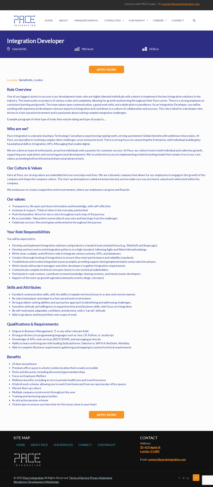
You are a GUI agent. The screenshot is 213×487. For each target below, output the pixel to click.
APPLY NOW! (106, 69)
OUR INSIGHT (107, 444)
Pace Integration (33, 478)
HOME (20, 444)
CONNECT (85, 444)
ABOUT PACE (39, 444)
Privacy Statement (101, 478)
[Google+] (179, 478)
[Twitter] (183, 478)
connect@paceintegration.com (180, 4)
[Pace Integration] (24, 18)
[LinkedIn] (188, 478)
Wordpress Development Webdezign (36, 482)
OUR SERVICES (63, 444)
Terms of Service (79, 478)
